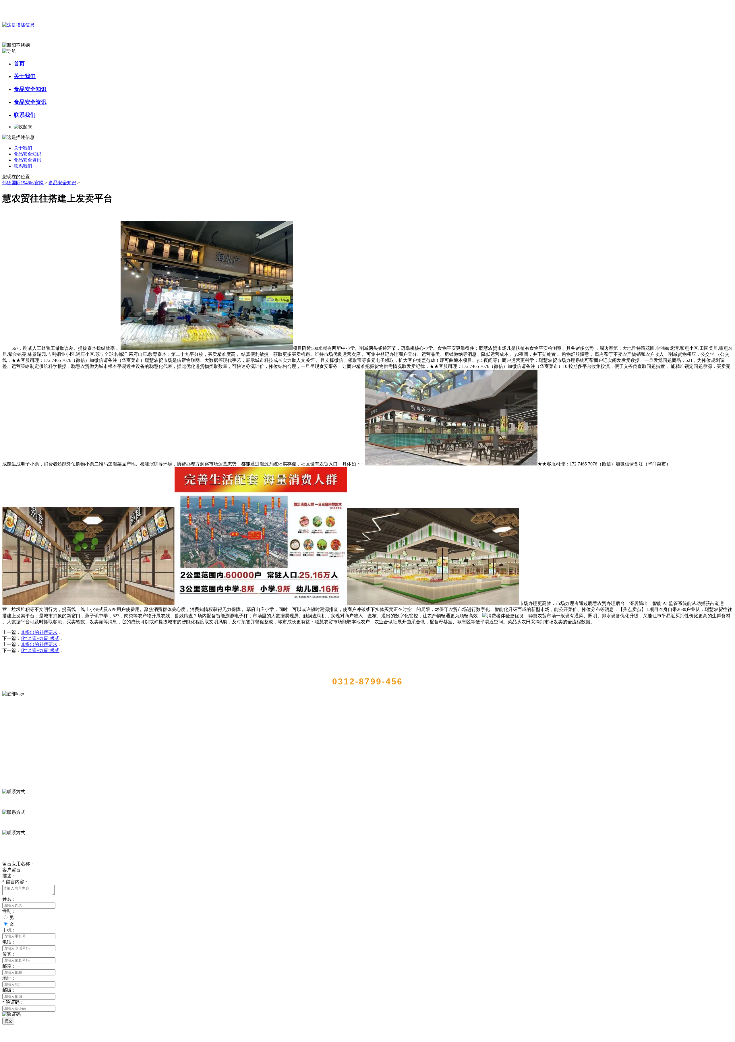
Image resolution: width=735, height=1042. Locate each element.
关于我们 (25, 76)
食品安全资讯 (30, 102)
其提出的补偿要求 (39, 632)
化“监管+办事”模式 (40, 638)
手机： (9, 929)
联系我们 (25, 115)
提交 (8, 1021)
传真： (9, 954)
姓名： (9, 899)
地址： (9, 978)
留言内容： (15, 881)
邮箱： (9, 966)
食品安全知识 (30, 89)
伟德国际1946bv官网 (23, 182)
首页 (19, 64)
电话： (9, 942)
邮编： (9, 990)
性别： (9, 911)
